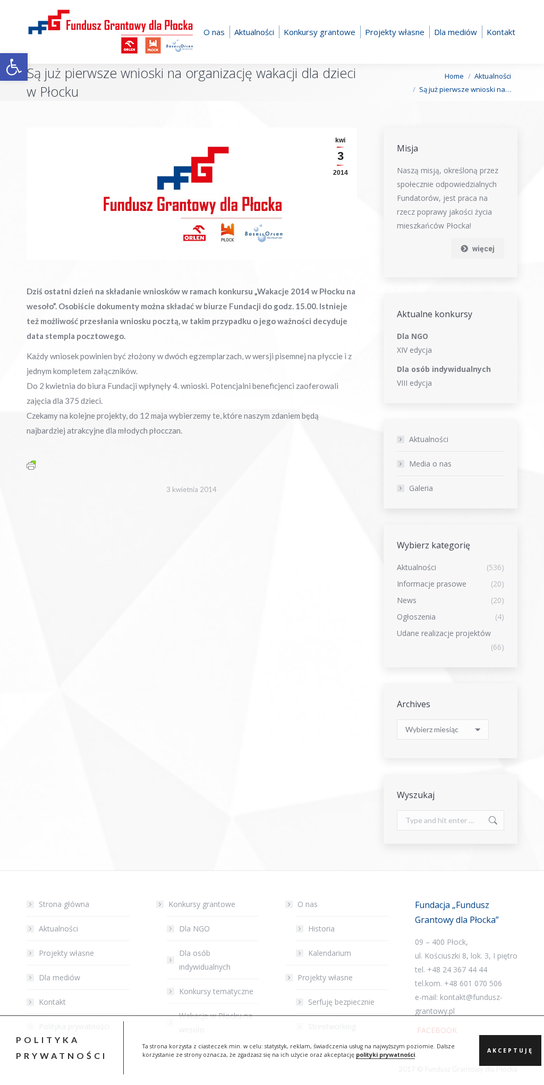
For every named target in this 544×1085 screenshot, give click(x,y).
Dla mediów (59, 977)
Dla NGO (194, 928)
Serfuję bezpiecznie (341, 1002)
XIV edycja (414, 350)
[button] (14, 67)
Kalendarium (329, 953)
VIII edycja (414, 383)
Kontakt (52, 1002)
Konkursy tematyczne (216, 991)
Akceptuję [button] (510, 1050)
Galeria (421, 488)
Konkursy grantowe (201, 904)
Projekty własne (66, 953)
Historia (321, 928)
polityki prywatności (385, 1054)
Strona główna (64, 904)
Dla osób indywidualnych (205, 960)
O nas (308, 904)
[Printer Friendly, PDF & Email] (31, 465)
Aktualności (428, 439)
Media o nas (430, 464)
